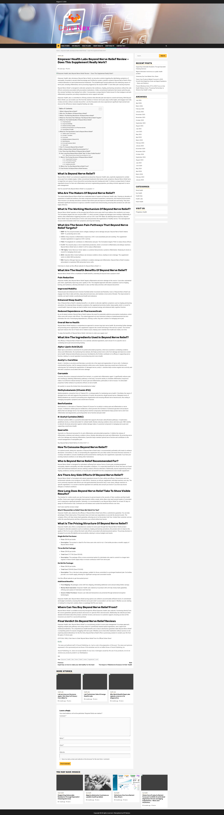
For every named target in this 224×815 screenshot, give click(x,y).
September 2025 (140, 123)
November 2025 (140, 117)
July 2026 (138, 100)
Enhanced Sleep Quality (69, 125)
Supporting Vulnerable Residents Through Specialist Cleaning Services (68, 797)
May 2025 (138, 134)
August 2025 (139, 126)
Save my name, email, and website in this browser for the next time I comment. (86, 759)
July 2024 (138, 163)
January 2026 (140, 112)
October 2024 (140, 154)
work (97, 659)
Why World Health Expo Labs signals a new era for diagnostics (120, 696)
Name (61, 738)
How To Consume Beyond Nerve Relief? (71, 147)
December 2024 (140, 148)
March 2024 (139, 174)
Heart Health (98, 46)
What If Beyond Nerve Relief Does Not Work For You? (78, 155)
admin (68, 68)
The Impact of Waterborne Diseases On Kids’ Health (115, 664)
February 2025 (140, 143)
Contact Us (121, 46)
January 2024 (140, 180)
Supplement (91, 659)
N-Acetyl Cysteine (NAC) (69, 143)
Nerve (76, 659)
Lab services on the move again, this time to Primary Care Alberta (67, 696)
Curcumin (65, 137)
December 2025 (140, 114)
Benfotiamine (66, 141)
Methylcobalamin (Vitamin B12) (71, 139)
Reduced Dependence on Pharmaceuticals (74, 127)
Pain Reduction (67, 121)
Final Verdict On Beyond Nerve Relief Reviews (74, 168)
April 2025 (139, 137)
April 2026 (139, 103)
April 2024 (139, 171)
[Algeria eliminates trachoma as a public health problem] (98, 782)
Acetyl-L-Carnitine (67, 135)
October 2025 (140, 120)
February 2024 (140, 177)
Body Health (109, 46)
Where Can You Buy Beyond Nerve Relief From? (75, 166)
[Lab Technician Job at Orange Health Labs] (95, 682)
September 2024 (140, 157)
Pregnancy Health (141, 212)
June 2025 (139, 131)
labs (73, 659)
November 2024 (140, 151)
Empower (63, 659)
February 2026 (140, 109)
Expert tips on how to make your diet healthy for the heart (76, 664)
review (85, 659)
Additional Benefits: (70, 164)
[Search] (166, 46)
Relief (80, 659)
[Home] (58, 46)
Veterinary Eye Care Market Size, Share (147, 76)
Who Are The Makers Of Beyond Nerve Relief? (73, 113)
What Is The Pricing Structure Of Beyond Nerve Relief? (77, 157)
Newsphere (117, 813)
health (68, 659)
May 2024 (138, 168)
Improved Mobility (67, 123)
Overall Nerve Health (68, 129)
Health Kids (65, 46)
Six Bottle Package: (70, 162)
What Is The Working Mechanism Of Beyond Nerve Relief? (77, 115)
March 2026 (139, 106)
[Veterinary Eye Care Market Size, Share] (126, 782)
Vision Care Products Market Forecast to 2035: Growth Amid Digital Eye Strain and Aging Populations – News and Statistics (151, 81)
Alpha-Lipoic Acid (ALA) (69, 133)
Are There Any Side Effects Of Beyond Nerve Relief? (75, 151)
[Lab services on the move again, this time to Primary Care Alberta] (68, 682)
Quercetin (65, 145)
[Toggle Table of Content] (99, 108)
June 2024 (139, 166)
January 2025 (140, 146)
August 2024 (139, 160)
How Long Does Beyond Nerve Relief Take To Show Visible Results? (81, 153)
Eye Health (76, 46)
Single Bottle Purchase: (71, 159)
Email (61, 745)
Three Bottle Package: (71, 160)
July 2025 (138, 129)
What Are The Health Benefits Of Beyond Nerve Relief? (76, 120)
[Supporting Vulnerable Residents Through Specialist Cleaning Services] (69, 782)
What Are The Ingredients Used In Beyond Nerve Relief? (76, 131)
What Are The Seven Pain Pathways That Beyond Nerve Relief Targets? (80, 118)
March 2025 (139, 140)
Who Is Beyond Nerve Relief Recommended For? (74, 149)
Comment (62, 716)
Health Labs (86, 46)
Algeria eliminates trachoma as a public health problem (97, 796)
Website (62, 752)
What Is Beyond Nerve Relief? (68, 111)
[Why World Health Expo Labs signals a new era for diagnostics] (121, 682)
